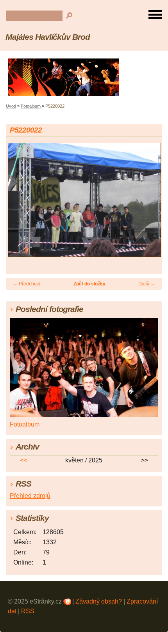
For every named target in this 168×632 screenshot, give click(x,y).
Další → (146, 284)
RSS (27, 611)
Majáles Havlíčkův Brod (47, 36)
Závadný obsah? (98, 601)
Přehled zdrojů (30, 495)
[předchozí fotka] (18, 203)
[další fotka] (149, 203)
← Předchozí (26, 284)
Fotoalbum (31, 106)
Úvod (11, 106)
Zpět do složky (89, 284)
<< (23, 460)
